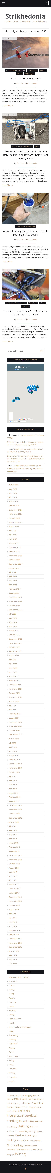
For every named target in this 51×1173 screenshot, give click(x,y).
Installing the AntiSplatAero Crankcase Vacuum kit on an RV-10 (25, 312)
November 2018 (15, 809)
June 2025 (13, 535)
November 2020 (15, 726)
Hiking (11, 1031)
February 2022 (14, 680)
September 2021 (15, 697)
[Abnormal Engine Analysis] (25, 52)
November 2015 (15, 943)
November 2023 (15, 601)
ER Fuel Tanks (21, 1111)
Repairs (42, 70)
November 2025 (15, 514)
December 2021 (15, 684)
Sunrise (26, 1145)
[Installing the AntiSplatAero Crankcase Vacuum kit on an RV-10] (25, 284)
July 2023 (12, 614)
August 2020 (14, 739)
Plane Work (33, 70)
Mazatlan (10, 1136)
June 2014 (13, 955)
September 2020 (15, 734)
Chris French (21, 83)
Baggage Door (32, 1095)
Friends (12, 1023)
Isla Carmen (19, 1131)
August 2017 (14, 868)
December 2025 (15, 510)
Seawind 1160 (35, 1141)
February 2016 (14, 930)
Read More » (7, 105)
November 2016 (15, 901)
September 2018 (15, 818)
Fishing (11, 1014)
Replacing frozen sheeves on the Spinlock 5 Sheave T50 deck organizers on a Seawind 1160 (25, 459)
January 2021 (14, 718)
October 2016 (14, 905)
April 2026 (13, 497)
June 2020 (13, 747)
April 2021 (13, 710)
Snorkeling (15, 1145)
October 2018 (14, 814)
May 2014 (13, 959)
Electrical (37, 1103)
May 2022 (13, 668)
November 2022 (15, 643)
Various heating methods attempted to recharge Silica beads (26, 232)
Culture (11, 985)
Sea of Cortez (23, 1140)
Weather (12, 1081)
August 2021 (14, 701)
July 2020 (12, 743)
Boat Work (13, 981)
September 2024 (15, 564)
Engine (32, 1107)
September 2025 (15, 522)
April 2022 (13, 672)
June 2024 (13, 576)
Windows (22, 1149)
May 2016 (13, 922)
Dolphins (19, 1104)
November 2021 (15, 689)
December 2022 (15, 639)
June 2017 (13, 872)
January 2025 (14, 551)
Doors (27, 1103)
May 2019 (13, 784)
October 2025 (14, 518)
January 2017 (14, 893)
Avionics (19, 1095)
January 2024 (14, 593)
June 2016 (13, 918)
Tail (17, 1149)
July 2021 (12, 705)
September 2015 (15, 947)
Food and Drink (15, 1019)
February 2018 (14, 847)
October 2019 (14, 772)
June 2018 (13, 830)
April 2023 (13, 626)
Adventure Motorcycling (18, 977)
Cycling (11, 989)
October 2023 (14, 605)
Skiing (11, 1064)
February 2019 (14, 797)
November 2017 (15, 859)
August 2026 (14, 485)
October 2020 (14, 730)
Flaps (36, 1121)
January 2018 (14, 851)
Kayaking (30, 1131)
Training (12, 1073)
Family (11, 1006)
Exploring (12, 1002)
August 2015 (14, 951)
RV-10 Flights (29, 74)
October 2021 (14, 693)
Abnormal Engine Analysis (25, 78)
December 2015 (15, 938)
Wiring (20, 1153)
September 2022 (15, 651)
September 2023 (15, 610)
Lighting (39, 1131)
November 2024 (15, 555)
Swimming (11, 1149)
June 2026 (13, 489)
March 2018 (13, 843)
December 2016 (15, 897)
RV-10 (19, 74)
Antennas (11, 1095)
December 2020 (15, 722)
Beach (10, 1099)
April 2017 (13, 880)
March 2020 (13, 755)
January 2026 (14, 505)
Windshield (31, 1149)
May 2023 (13, 622)
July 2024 (12, 572)
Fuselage (14, 1127)
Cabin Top (26, 1099)
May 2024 (13, 580)
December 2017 (15, 855)
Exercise (12, 998)
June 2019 (13, 780)
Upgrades (25, 306)
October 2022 (14, 647)
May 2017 (13, 876)
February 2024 (14, 589)
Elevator (10, 1107)
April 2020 (13, 751)
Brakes (17, 1098)
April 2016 (13, 926)
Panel (28, 1135)
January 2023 (14, 635)
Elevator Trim (21, 1107)
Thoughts (12, 1069)
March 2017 (13, 884)
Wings (39, 1149)
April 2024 (13, 585)
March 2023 (13, 630)
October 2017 (14, 863)
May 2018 (13, 834)
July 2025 (12, 530)
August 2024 (14, 568)
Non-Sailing (13, 1035)
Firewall (23, 1121)
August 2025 (14, 526)
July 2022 (12, 660)
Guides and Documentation (15, 70)
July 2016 (12, 913)
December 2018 (15, 805)
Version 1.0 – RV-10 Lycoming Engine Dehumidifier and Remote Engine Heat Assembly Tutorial (25, 155)
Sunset (34, 1146)
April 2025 (13, 539)
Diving (11, 994)
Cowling (11, 1103)
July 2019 (12, 776)
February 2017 (14, 889)
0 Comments (32, 83)
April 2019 (13, 789)
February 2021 (14, 714)
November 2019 (15, 768)
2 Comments (32, 163)
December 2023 (15, 597)
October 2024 (14, 560)
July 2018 (12, 826)
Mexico (19, 1135)
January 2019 (14, 801)
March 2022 (13, 676)
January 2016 (14, 934)
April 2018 (13, 839)
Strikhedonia (25, 16)
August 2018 (14, 822)
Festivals (12, 1010)
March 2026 (13, 501)
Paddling (12, 1039)
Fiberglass (14, 1115)
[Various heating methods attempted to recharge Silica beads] (25, 208)
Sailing (11, 1060)
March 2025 (13, 543)
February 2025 (14, 547)
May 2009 (13, 963)
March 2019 (13, 793)
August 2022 (14, 655)
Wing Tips (10, 1155)
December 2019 (15, 764)
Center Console (37, 1099)
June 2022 (13, 664)
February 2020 (14, 759)
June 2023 (13, 618)
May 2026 (13, 493)
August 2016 (14, 909)
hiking (24, 1126)
